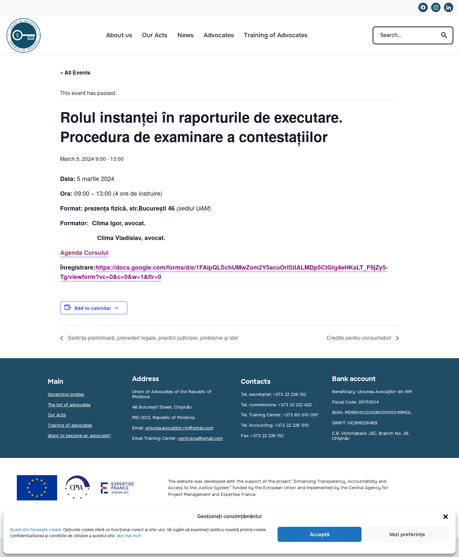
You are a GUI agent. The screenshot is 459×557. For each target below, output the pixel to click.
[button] (445, 516)
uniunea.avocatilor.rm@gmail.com (179, 428)
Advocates (219, 35)
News (185, 35)
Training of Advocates (275, 35)
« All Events (75, 72)
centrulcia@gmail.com (200, 438)
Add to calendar (92, 308)
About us (119, 35)
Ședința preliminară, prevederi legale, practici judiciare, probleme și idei (152, 337)
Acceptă (319, 534)
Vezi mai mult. (129, 536)
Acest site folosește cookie (35, 529)
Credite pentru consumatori (359, 337)
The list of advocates (69, 405)
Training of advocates (70, 425)
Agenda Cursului (84, 252)
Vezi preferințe (407, 534)
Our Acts (154, 35)
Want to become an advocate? (79, 435)
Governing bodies (66, 394)
